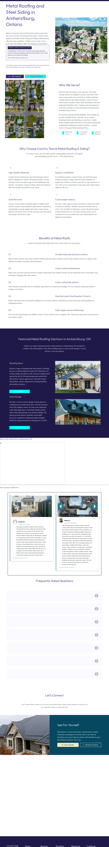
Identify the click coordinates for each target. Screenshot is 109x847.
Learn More (18, 391)
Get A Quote (16, 76)
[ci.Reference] (32, 507)
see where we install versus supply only (29, 67)
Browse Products (36, 76)
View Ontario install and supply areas (18, 57)
